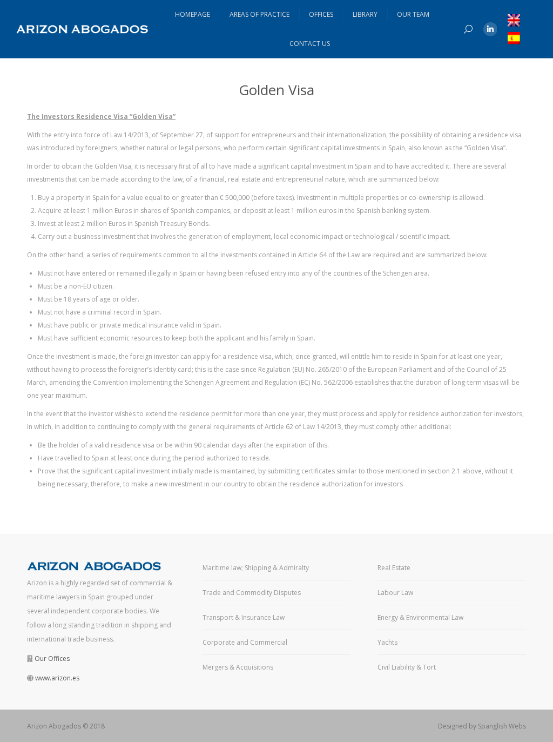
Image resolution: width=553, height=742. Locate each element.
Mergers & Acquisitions (238, 667)
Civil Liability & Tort (406, 667)
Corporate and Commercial (245, 642)
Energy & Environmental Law (420, 617)
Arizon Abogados (54, 726)
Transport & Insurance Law (244, 617)
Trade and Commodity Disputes (252, 592)
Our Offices (52, 658)
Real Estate (393, 567)
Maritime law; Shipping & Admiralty (256, 567)
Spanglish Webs (502, 726)
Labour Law (395, 592)
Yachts (387, 642)
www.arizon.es (57, 678)
